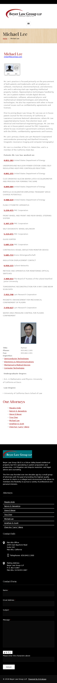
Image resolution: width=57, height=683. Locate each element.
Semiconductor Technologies (16, 359)
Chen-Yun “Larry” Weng (19, 427)
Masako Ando (15, 408)
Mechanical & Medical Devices (17, 365)
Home (5, 38)
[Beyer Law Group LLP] (24, 13)
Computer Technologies (14, 368)
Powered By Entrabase (37, 679)
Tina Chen (13, 417)
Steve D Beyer (15, 414)
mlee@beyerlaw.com (13, 57)
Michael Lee (14, 421)
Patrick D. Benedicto (18, 411)
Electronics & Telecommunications (19, 362)
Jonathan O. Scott (16, 424)
